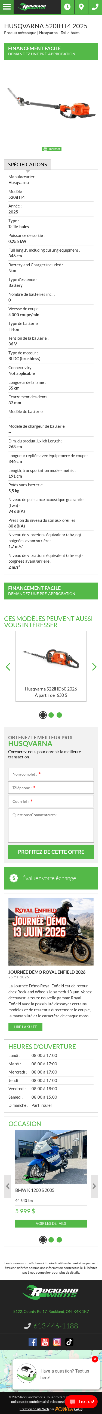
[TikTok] (69, 1342)
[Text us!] (81, 1403)
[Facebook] (33, 1342)
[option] (51, 666)
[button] (7, 667)
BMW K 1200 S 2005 (34, 1190)
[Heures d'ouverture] (67, 7)
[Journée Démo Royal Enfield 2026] (51, 932)
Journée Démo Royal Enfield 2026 (46, 972)
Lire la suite (25, 1027)
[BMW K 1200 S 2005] (51, 1157)
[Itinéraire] (81, 7)
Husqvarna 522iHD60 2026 (51, 688)
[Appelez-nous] (95, 7)
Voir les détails (51, 1224)
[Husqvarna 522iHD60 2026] (51, 658)
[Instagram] (57, 1342)
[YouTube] (45, 1342)
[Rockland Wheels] (37, 7)
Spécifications (27, 164)
